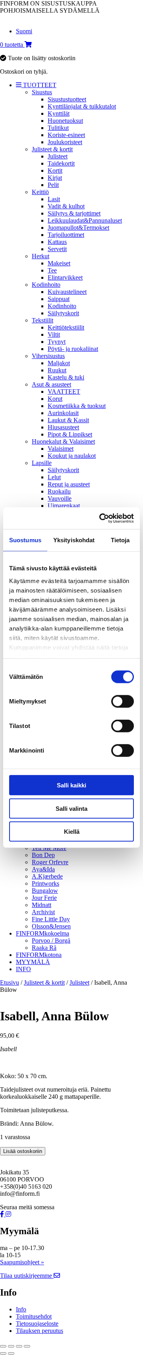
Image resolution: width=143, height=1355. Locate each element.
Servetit (57, 249)
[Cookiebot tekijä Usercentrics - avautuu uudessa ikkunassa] (101, 518)
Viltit (54, 334)
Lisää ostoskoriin (22, 1151)
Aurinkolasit (63, 413)
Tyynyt (57, 341)
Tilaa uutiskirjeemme (27, 1275)
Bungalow (45, 890)
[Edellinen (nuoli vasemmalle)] (3, 1353)
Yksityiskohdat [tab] (74, 540)
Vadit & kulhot (66, 206)
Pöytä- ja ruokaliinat (73, 348)
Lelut (54, 477)
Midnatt (41, 904)
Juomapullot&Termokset (78, 227)
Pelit (53, 184)
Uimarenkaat (64, 505)
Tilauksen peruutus (39, 1330)
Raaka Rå (44, 947)
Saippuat (59, 298)
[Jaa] (19, 1346)
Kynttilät (59, 113)
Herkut (40, 256)
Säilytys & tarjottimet (74, 213)
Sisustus (42, 92)
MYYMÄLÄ (33, 962)
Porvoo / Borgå (51, 940)
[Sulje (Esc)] (27, 1346)
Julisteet (58, 156)
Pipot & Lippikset (70, 434)
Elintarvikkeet (65, 277)
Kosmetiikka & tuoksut (77, 405)
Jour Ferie (44, 897)
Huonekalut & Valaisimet (63, 441)
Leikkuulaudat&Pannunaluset (85, 220)
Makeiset (59, 263)
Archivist (43, 912)
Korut (55, 398)
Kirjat (55, 177)
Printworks (45, 883)
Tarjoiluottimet (66, 234)
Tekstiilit (42, 320)
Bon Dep (43, 855)
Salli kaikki (71, 785)
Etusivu (9, 982)
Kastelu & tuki (66, 377)
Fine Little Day (51, 919)
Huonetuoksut (65, 120)
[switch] (122, 701)
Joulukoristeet (65, 142)
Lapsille (42, 462)
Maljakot (59, 363)
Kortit (55, 170)
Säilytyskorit (63, 313)
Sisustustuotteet (67, 99)
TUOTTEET (38, 85)
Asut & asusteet (51, 384)
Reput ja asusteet (69, 484)
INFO (23, 969)
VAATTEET (64, 391)
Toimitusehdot (34, 1316)
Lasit (54, 199)
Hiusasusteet (63, 427)
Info (21, 1309)
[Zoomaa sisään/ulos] (3, 1346)
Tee (52, 270)
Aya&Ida (43, 869)
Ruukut (57, 370)
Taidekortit (61, 163)
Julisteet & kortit (52, 149)
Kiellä (71, 831)
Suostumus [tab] (25, 540)
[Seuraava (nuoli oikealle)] (11, 1353)
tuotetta (12, 44)
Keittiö (40, 192)
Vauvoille (60, 498)
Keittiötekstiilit (66, 327)
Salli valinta (71, 808)
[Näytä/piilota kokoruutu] (11, 1346)
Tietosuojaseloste (37, 1323)
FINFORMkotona (39, 954)
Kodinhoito (46, 284)
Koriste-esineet (66, 134)
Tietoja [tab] (120, 540)
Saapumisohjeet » (22, 1262)
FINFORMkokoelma (42, 933)
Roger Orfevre (50, 862)
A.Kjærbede (47, 876)
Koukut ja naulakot (72, 455)
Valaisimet (60, 448)
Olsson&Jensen (51, 926)
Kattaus (57, 241)
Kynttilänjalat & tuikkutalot (82, 106)
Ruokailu (59, 491)
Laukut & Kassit (68, 420)
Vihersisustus (48, 356)
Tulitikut (58, 127)
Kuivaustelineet (67, 291)
